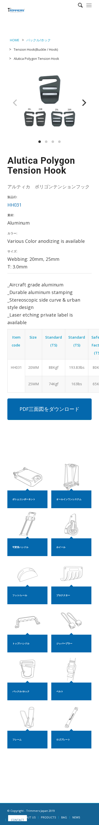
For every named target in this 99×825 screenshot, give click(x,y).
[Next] (83, 102)
